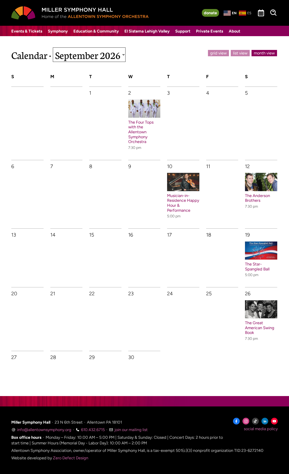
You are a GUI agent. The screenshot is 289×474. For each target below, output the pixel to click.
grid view (218, 53)
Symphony (58, 31)
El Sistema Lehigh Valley (147, 31)
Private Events (209, 31)
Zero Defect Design (70, 457)
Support (182, 31)
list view (240, 53)
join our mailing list (131, 429)
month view (264, 53)
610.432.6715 (92, 429)
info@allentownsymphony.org (43, 429)
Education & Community (96, 31)
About (234, 31)
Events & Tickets (26, 31)
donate (210, 12)
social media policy (261, 428)
